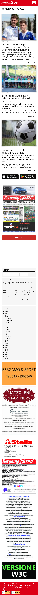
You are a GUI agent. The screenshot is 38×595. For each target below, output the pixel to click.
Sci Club (28, 112)
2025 (6, 313)
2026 (6, 311)
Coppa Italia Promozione (24, 164)
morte (27, 59)
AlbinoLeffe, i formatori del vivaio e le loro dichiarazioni (15, 297)
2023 (6, 317)
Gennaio (8, 338)
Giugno (8, 329)
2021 (6, 342)
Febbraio (8, 336)
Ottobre (8, 322)
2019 (6, 345)
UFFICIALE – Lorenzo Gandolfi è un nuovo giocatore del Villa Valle (18, 293)
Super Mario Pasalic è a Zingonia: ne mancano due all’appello (17, 285)
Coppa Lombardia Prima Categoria (18, 166)
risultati (31, 167)
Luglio (7, 328)
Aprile (7, 333)
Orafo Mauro (8, 112)
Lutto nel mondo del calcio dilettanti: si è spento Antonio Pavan (17, 301)
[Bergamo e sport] (19, 373)
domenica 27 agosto (10, 59)
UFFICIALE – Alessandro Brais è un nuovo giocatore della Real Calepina (19, 291)
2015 (6, 353)
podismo (22, 112)
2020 (6, 344)
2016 (6, 351)
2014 (6, 354)
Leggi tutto (32, 62)
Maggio (8, 331)
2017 (6, 349)
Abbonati (19, 238)
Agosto (8, 326)
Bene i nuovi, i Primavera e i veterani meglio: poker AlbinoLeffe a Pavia (18, 288)
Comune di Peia (9, 110)
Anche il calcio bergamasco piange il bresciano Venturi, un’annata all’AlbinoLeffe (17, 47)
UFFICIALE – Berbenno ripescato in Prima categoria (14, 303)
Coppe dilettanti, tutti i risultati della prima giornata (18, 151)
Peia (19, 112)
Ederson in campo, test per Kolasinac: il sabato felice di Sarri (16, 295)
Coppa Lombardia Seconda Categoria (16, 166)
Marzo (8, 335)
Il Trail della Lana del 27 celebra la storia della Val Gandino (16, 98)
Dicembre (9, 319)
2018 (6, 347)
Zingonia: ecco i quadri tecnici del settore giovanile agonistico (17, 299)
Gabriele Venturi (20, 59)
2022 (6, 340)
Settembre (9, 324)
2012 (6, 358)
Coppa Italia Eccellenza (11, 164)
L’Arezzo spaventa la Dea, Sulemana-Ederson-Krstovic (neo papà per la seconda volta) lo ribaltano (19, 283)
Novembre (9, 320)
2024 (6, 315)
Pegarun (15, 112)
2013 (6, 356)
